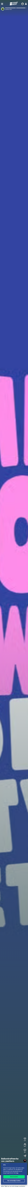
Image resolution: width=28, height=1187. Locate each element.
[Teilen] (25, 1156)
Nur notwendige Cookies (14, 1180)
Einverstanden (14, 1176)
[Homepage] (14, 3)
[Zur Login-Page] (26, 4)
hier (17, 1173)
